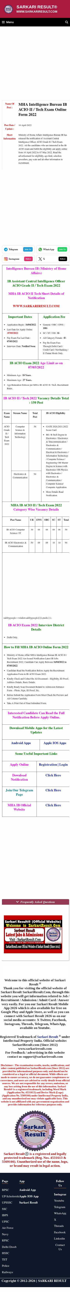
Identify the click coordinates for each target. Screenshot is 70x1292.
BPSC (5, 1190)
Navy (5, 1234)
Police (5, 1266)
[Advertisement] (35, 66)
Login (63, 764)
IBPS (5, 1215)
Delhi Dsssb (9, 1247)
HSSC (5, 1253)
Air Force (7, 1228)
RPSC (5, 1240)
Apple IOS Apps (55, 742)
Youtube (59, 1200)
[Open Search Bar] (66, 22)
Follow (28, 258)
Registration (48, 764)
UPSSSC (7, 1202)
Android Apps (21, 742)
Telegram (59, 1207)
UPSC (5, 1221)
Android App (27, 1190)
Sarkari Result (48, 1037)
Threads (59, 1226)
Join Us (28, 249)
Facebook (60, 1232)
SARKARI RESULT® (37, 6)
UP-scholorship (11, 1196)
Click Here (53, 775)
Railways (7, 1272)
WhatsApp (60, 1213)
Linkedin (59, 1238)
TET (4, 1259)
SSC (4, 1209)
